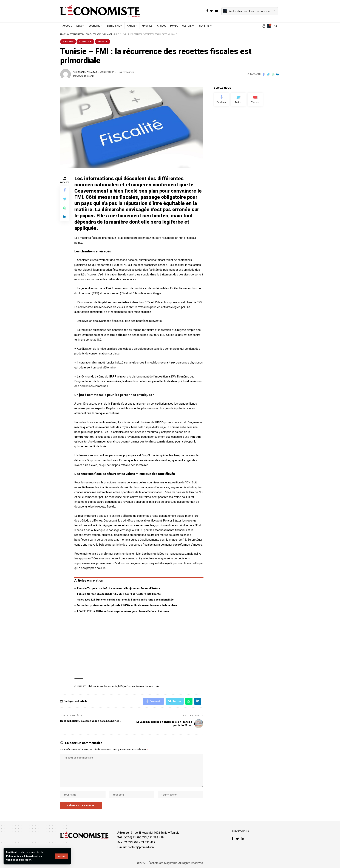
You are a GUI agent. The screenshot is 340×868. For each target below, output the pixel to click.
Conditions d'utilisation (18, 859)
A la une (68, 41)
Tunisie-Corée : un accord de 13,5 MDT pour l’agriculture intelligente (119, 594)
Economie (85, 41)
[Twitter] (238, 99)
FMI (90, 686)
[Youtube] (255, 99)
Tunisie (115, 403)
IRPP (120, 686)
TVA (156, 686)
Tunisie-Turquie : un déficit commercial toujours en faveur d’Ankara (118, 588)
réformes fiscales (134, 686)
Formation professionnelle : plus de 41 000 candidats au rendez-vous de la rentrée (127, 605)
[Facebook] (221, 99)
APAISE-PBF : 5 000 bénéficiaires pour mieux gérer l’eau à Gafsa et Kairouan (123, 611)
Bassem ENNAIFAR (87, 72)
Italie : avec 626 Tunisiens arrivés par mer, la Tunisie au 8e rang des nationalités (125, 599)
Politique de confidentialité (21, 856)
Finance (102, 41)
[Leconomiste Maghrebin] (100, 11)
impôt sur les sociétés (105, 686)
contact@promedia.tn (141, 847)
